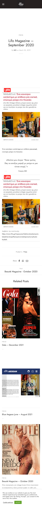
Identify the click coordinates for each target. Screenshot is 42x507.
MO (15, 50)
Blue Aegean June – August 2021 (17, 414)
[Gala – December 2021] (21, 313)
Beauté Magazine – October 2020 (17, 481)
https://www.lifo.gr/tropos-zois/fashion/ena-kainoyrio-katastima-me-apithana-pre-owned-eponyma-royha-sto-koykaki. (20, 237)
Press (21, 35)
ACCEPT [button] (18, 502)
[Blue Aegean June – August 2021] (21, 381)
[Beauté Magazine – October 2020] (21, 449)
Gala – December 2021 (13, 345)
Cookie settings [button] (8, 502)
